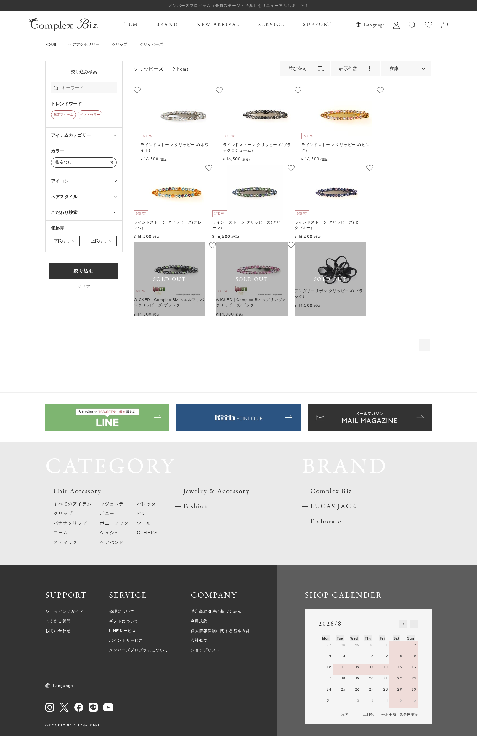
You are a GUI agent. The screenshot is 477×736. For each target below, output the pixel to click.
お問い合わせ (58, 630)
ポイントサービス (126, 640)
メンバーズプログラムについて (139, 650)
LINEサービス (122, 630)
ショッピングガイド (64, 611)
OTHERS (147, 532)
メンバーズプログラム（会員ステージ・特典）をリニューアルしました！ (238, 5)
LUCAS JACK (333, 506)
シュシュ (109, 532)
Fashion (196, 506)
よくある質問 (58, 621)
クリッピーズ (151, 44)
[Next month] (414, 624)
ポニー (107, 513)
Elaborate (326, 522)
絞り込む (84, 270)
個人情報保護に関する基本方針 (220, 630)
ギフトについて (124, 621)
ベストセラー (90, 114)
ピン (142, 513)
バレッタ (146, 503)
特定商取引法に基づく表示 (216, 611)
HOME (50, 44)
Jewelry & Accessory (216, 491)
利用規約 (199, 621)
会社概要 (199, 640)
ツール (144, 523)
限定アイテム (63, 114)
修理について (121, 611)
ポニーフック (114, 523)
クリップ (119, 44)
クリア (84, 286)
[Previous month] (403, 624)
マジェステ (112, 503)
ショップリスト (206, 650)
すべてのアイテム (73, 503)
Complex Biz (331, 491)
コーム (61, 532)
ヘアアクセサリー (83, 44)
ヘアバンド (112, 542)
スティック (65, 542)
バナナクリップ (70, 523)
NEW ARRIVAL (218, 24)
